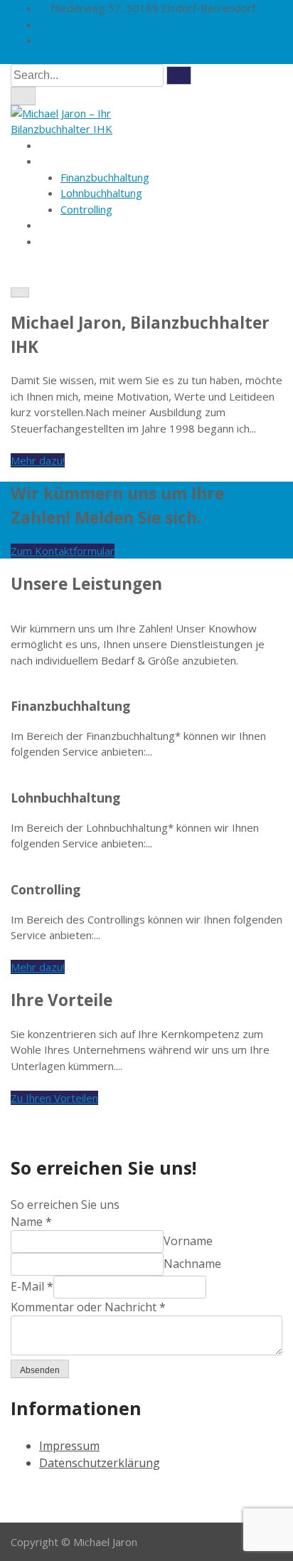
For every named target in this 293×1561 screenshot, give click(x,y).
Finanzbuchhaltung (104, 177)
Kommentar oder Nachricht (88, 1307)
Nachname (192, 1263)
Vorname (188, 1241)
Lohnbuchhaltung (101, 193)
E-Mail (32, 1286)
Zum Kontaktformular (62, 551)
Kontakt (58, 241)
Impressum (69, 1446)
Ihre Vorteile (69, 225)
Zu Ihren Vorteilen (54, 1098)
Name (31, 1221)
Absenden (40, 1370)
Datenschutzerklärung (99, 1463)
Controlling (86, 209)
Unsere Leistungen (85, 161)
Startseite (63, 145)
